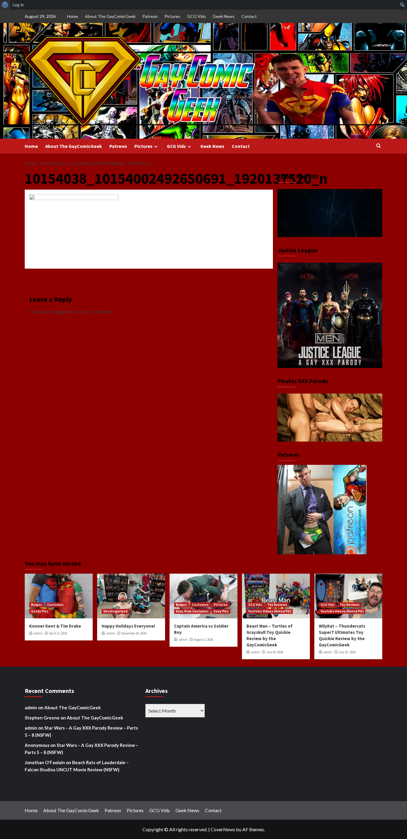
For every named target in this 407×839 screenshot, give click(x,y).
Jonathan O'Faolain (45, 762)
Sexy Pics (221, 611)
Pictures (172, 16)
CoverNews (223, 829)
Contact (249, 16)
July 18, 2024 (347, 652)
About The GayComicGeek (110, 16)
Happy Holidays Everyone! (128, 626)
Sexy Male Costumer (192, 611)
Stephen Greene (42, 717)
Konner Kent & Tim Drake (55, 626)
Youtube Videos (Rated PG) (269, 611)
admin (38, 633)
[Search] (378, 146)
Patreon (150, 16)
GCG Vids (196, 16)
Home (72, 16)
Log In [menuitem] (18, 4)
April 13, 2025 (58, 633)
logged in (64, 311)
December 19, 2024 (134, 633)
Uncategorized (115, 611)
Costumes (55, 605)
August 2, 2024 (203, 639)
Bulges (36, 605)
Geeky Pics (39, 611)
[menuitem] (5, 5)
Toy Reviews (277, 605)
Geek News (223, 16)
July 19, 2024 (274, 652)
